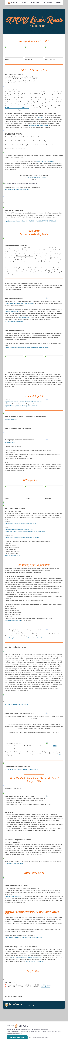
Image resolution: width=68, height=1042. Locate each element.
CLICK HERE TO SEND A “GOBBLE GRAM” (34, 178)
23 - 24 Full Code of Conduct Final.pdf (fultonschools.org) (21, 769)
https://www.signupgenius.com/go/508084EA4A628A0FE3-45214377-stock (26, 347)
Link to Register (47, 985)
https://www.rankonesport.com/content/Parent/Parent (20, 523)
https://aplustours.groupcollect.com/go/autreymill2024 (21, 406)
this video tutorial (24, 317)
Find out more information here (14, 321)
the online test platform (12, 311)
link (59, 754)
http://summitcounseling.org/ (13, 896)
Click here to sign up (11, 419)
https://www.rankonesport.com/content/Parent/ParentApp (22, 537)
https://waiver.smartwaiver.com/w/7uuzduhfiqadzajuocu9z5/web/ (24, 402)
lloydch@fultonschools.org (12, 555)
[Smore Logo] (12, 2)
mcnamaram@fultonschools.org (14, 863)
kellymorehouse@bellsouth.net (35, 961)
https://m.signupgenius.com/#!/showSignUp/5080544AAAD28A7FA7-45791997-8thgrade (30, 221)
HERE (54, 746)
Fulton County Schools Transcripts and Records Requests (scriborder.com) (27, 638)
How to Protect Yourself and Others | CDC (17, 704)
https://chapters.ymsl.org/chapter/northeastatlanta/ (26, 957)
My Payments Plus (10, 442)
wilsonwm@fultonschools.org (38, 125)
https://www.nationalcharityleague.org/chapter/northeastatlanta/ (23, 937)
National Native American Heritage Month (17, 189)
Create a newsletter (17, 1037)
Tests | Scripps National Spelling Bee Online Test (19, 303)
